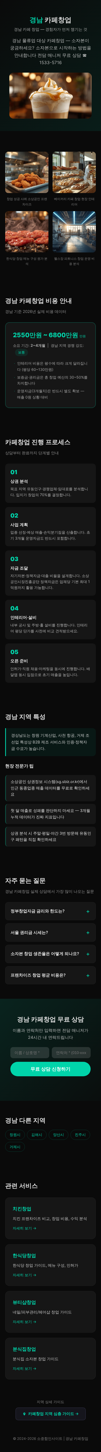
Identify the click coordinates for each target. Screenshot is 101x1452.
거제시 (15, 1146)
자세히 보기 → (25, 1228)
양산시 (58, 1134)
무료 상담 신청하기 (50, 1069)
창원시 (15, 1134)
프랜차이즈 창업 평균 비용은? (38, 975)
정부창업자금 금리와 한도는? (37, 911)
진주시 (80, 1134)
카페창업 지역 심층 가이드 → (53, 1413)
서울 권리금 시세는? (29, 932)
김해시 (36, 1134)
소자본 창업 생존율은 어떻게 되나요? (45, 953)
